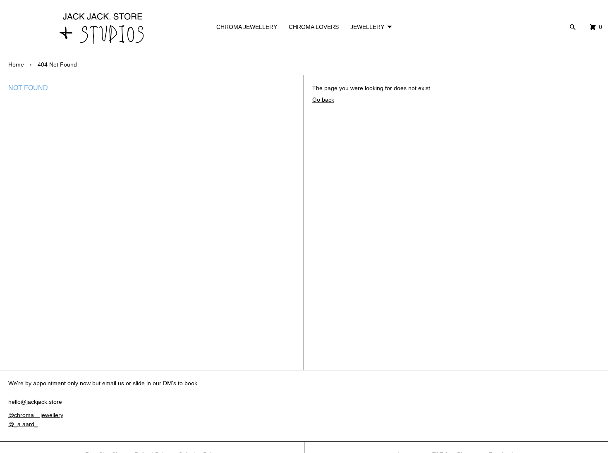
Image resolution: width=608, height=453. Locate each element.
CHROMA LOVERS (314, 27)
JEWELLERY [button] (367, 27)
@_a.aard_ (23, 424)
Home (16, 64)
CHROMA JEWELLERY (246, 27)
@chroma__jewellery (35, 415)
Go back (323, 99)
